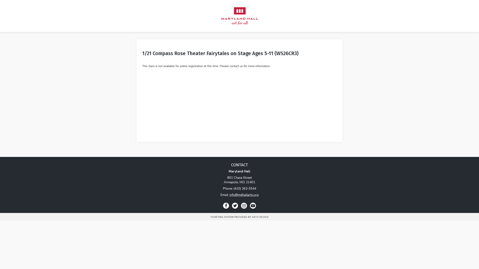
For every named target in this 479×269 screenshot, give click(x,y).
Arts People (260, 217)
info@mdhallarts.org (244, 195)
